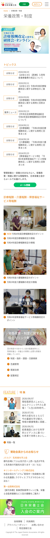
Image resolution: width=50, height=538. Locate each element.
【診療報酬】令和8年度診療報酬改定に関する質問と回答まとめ (32, 102)
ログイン (37, 4)
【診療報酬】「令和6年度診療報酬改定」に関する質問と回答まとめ (32, 130)
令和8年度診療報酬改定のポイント (25, 233)
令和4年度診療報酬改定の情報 (21, 242)
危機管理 (15, 364)
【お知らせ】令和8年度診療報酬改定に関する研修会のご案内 (32, 88)
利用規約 (30, 521)
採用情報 (18, 521)
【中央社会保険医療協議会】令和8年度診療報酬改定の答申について (32, 116)
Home (6, 11)
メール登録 (25, 184)
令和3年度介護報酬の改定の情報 (22, 282)
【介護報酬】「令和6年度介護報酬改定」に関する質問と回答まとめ (32, 144)
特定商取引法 (25, 528)
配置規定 (15, 375)
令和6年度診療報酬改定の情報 (21, 238)
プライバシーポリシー (17, 524)
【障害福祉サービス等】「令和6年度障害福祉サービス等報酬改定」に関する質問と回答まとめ (32, 160)
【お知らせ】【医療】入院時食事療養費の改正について (31, 76)
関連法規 (15, 369)
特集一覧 (11, 442)
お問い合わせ (38, 524)
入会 (24, 4)
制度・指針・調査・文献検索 (24, 358)
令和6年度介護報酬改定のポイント (23, 277)
